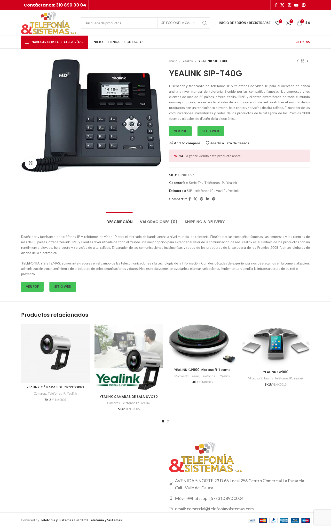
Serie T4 (195, 183)
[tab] (119, 219)
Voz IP (221, 191)
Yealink (187, 61)
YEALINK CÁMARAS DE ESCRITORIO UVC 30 (55, 389)
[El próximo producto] (307, 61)
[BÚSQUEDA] (204, 23)
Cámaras (40, 393)
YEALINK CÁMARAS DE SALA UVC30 (129, 396)
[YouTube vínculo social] (296, 5)
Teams (194, 376)
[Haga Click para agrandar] (31, 163)
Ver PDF (180, 131)
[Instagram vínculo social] (289, 5)
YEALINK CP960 (275, 372)
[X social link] (282, 5)
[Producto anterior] (297, 61)
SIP (189, 191)
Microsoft (181, 376)
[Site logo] (48, 22)
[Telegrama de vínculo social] (214, 199)
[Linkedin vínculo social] (208, 199)
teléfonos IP (204, 191)
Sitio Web (210, 131)
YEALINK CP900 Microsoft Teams (202, 369)
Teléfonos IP (214, 183)
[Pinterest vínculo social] (303, 5)
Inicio (173, 61)
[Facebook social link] (276, 5)
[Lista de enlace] (239, 498)
